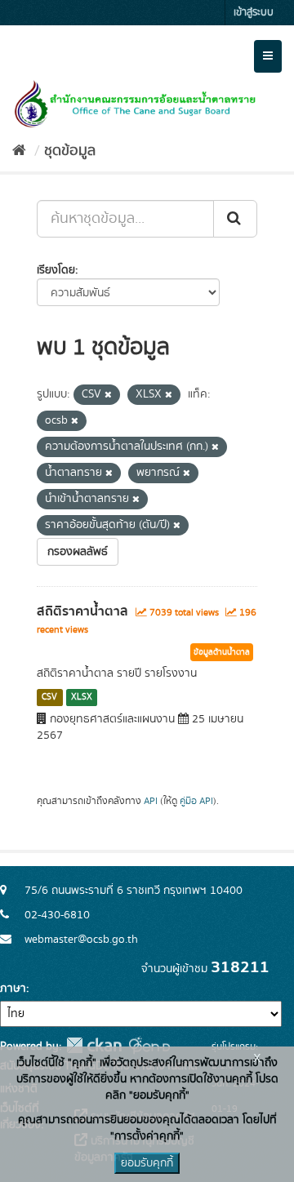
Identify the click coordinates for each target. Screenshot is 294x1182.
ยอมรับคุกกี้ (147, 1163)
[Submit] (235, 219)
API (151, 801)
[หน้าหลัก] (19, 151)
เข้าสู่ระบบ (254, 12)
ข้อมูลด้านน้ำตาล (222, 652)
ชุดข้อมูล (70, 151)
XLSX (81, 697)
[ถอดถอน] (108, 395)
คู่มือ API (196, 801)
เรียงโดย (56, 270)
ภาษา (13, 988)
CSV (49, 697)
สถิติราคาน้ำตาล (82, 611)
